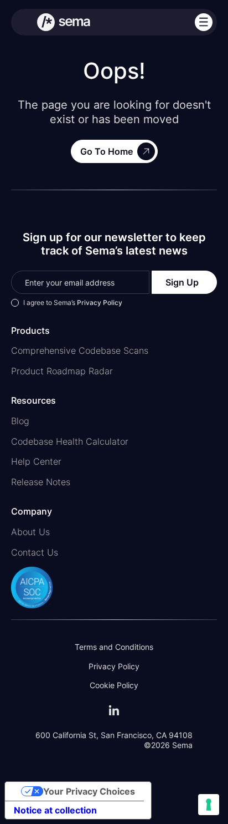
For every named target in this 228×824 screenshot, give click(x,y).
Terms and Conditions (114, 647)
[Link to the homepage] (63, 22)
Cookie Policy (114, 685)
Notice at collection (55, 810)
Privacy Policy (99, 302)
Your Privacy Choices (89, 791)
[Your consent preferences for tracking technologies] (208, 804)
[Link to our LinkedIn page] (114, 710)
